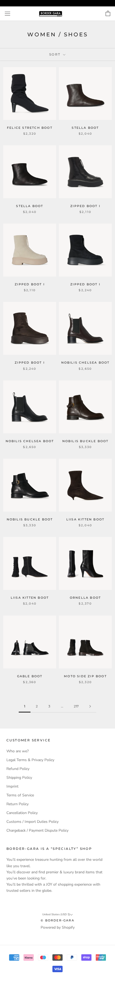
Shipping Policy (19, 777)
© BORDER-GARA (57, 920)
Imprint (12, 786)
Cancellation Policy (22, 812)
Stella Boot (85, 128)
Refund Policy (17, 768)
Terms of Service (20, 795)
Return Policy (17, 804)
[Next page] (90, 706)
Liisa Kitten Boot (85, 519)
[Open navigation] (7, 14)
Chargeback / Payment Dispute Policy (37, 830)
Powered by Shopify (58, 927)
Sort (55, 54)
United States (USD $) (56, 914)
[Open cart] (108, 13)
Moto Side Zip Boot (85, 676)
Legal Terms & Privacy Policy (30, 759)
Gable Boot (30, 676)
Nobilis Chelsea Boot (85, 362)
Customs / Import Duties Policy (32, 821)
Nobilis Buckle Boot (85, 441)
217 (76, 706)
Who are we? (17, 751)
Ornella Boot (85, 597)
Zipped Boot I (85, 206)
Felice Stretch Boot (29, 128)
